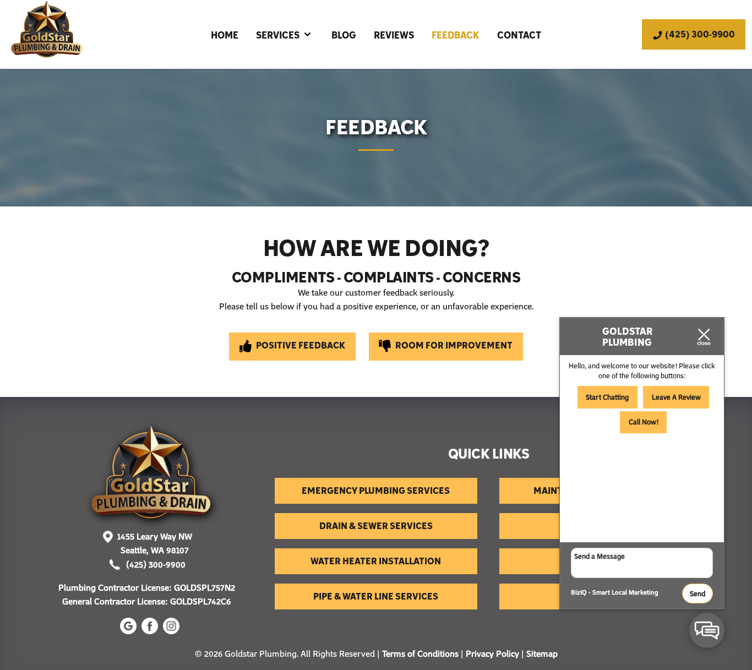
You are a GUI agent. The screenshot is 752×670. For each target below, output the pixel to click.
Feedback (455, 34)
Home (224, 34)
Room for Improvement (453, 344)
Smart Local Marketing (625, 592)
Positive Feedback (299, 344)
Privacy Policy (492, 653)
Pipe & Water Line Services (375, 595)
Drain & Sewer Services (376, 525)
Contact (519, 34)
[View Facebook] (151, 630)
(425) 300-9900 (155, 564)
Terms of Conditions (420, 653)
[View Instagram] (172, 630)
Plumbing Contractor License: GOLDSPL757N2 (150, 587)
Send (697, 593)
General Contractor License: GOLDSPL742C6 (148, 601)
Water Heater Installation (375, 560)
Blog (343, 34)
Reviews (394, 34)
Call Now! (643, 421)
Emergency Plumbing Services (376, 490)
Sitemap (542, 653)
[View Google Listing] (129, 630)
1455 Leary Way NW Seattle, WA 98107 (154, 543)
